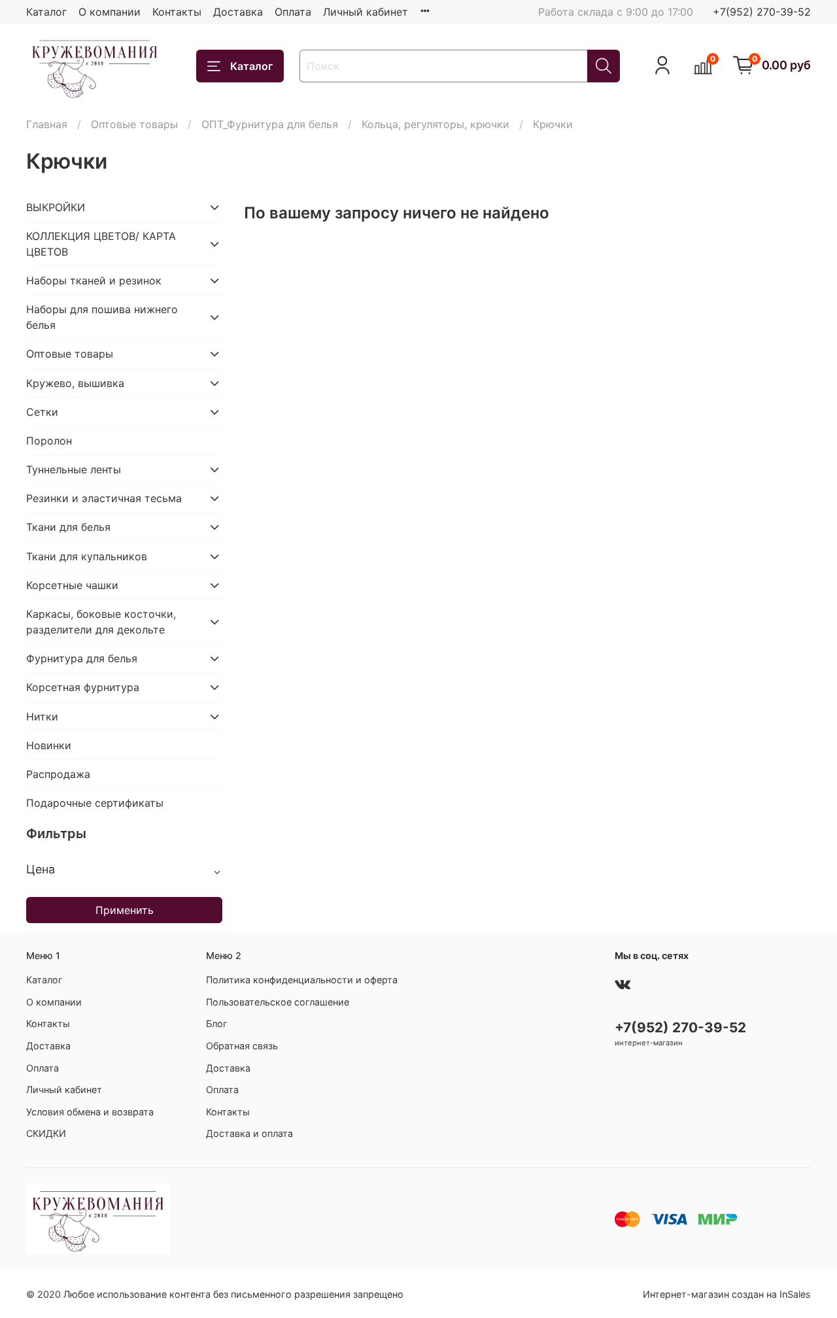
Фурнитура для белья (81, 658)
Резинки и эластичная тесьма (104, 498)
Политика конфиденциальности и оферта (302, 979)
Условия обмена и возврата (90, 1111)
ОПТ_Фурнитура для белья (269, 124)
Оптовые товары (134, 124)
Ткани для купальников (86, 556)
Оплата (293, 11)
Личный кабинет (365, 11)
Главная (46, 124)
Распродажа (58, 774)
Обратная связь (242, 1045)
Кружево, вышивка (75, 383)
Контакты (176, 11)
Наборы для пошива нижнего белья (102, 317)
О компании (109, 11)
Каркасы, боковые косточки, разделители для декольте (101, 621)
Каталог (46, 11)
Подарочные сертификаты (94, 802)
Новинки (48, 745)
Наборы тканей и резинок (94, 280)
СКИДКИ (46, 1133)
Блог (217, 1023)
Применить (124, 910)
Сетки (42, 411)
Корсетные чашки (72, 585)
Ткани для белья (68, 526)
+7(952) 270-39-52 (762, 11)
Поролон (49, 440)
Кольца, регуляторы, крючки (435, 124)
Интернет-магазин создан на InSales (727, 1294)
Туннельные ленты (73, 469)
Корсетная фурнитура (82, 687)
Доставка (238, 11)
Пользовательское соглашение (277, 1001)
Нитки (42, 716)
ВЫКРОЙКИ (55, 207)
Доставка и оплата (249, 1133)
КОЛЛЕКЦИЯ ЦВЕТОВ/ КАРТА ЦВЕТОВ (101, 243)
